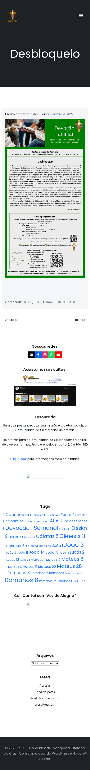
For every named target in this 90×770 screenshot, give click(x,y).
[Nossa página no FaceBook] (38, 354)
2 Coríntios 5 (16, 521)
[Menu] (81, 15)
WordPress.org (45, 704)
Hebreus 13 (15, 545)
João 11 (22, 552)
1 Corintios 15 (16, 514)
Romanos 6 (58, 573)
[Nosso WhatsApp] (51, 354)
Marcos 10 (53, 560)
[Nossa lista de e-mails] (31, 354)
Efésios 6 (15, 537)
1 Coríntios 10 (38, 515)
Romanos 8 (21, 580)
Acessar (45, 685)
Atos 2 (56, 521)
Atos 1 (46, 521)
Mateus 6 (15, 567)
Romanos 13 (65, 581)
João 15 (52, 552)
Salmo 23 (79, 581)
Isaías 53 (32, 546)
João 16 (64, 552)
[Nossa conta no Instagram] (45, 354)
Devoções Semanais (39, 302)
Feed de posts (45, 692)
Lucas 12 (12, 559)
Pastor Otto (65, 302)
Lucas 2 (77, 552)
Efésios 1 (65, 529)
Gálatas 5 (47, 536)
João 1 (57, 545)
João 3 (74, 544)
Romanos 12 (47, 581)
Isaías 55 (45, 546)
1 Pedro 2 (66, 514)
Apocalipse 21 (34, 521)
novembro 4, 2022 (60, 114)
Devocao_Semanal (31, 528)
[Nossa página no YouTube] (58, 354)
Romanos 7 (75, 573)
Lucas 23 (25, 560)
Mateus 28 (69, 566)
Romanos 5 (39, 573)
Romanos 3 (19, 573)
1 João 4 (52, 515)
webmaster (29, 114)
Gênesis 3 (72, 536)
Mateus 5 (72, 559)
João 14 (37, 552)
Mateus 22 (47, 566)
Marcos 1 (38, 559)
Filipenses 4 (28, 537)
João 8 (11, 552)
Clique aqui (18, 459)
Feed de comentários (45, 698)
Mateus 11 (30, 566)
